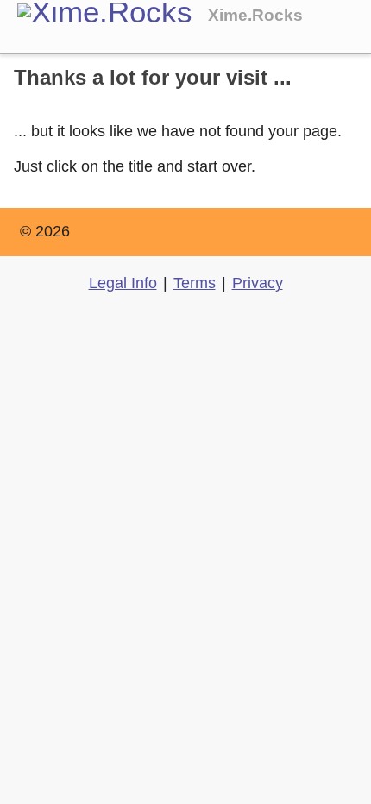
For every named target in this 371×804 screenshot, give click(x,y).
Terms (194, 283)
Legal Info (123, 283)
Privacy (257, 283)
